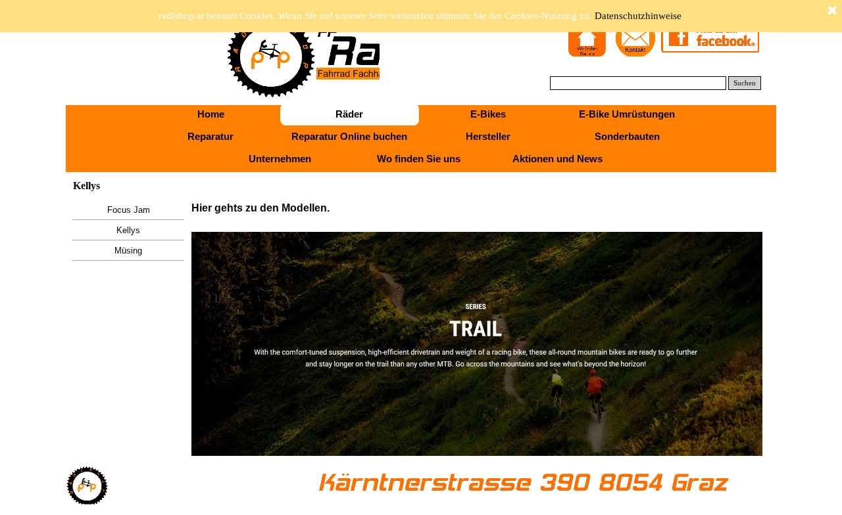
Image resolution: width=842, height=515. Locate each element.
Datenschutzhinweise (638, 16)
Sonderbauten (627, 136)
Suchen (744, 83)
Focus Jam (128, 210)
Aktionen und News (557, 159)
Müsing (128, 251)
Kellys (128, 230)
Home (210, 114)
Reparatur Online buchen (349, 136)
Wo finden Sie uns (418, 159)
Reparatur (210, 136)
